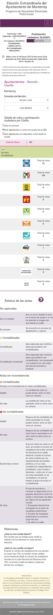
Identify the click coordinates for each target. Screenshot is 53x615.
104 (43, 175)
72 (43, 163)
